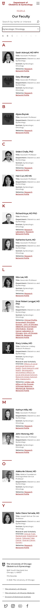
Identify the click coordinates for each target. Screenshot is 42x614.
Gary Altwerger (23, 77)
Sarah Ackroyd (27, 52)
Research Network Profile (24, 70)
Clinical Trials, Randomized (26, 535)
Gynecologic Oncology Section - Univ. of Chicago (27, 323)
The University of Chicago (15, 589)
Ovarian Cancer (28, 540)
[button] (38, 21)
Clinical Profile (30, 320)
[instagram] (13, 607)
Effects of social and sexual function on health (26, 366)
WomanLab (20, 388)
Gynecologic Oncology (13, 29)
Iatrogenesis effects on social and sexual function (26, 373)
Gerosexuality (27, 370)
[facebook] (27, 607)
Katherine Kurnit (26, 240)
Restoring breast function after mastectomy (26, 378)
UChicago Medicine (24, 386)
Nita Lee (22, 277)
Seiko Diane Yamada (27, 513)
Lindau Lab (29, 382)
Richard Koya (26, 213)
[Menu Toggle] (38, 4)
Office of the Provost (24, 384)
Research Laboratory (24, 231)
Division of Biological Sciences (18, 597)
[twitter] (5, 607)
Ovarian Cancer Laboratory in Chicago (25, 331)
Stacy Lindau (24, 343)
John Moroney (24, 434)
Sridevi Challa (24, 151)
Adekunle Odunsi (26, 471)
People (21, 11)
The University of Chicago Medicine (19, 593)
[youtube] (20, 607)
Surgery (19, 542)
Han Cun (24, 176)
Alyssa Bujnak (22, 114)
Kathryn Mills (24, 410)
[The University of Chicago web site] (3, 3)
